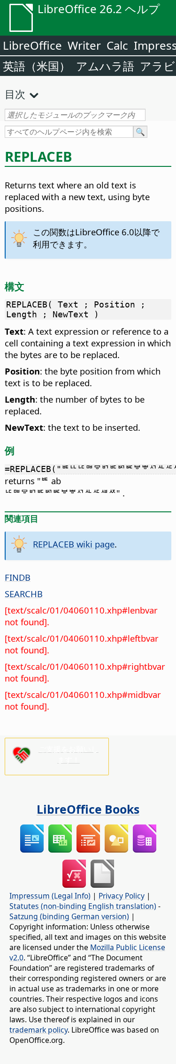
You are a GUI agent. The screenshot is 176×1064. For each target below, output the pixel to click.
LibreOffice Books (88, 809)
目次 (15, 94)
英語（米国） (36, 66)
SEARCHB (24, 593)
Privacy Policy (122, 896)
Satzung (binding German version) (69, 916)
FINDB (18, 577)
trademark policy (38, 1030)
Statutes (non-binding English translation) (82, 906)
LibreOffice (32, 45)
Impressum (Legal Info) (50, 896)
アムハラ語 (105, 66)
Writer (84, 45)
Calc (117, 45)
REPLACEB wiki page (74, 544)
